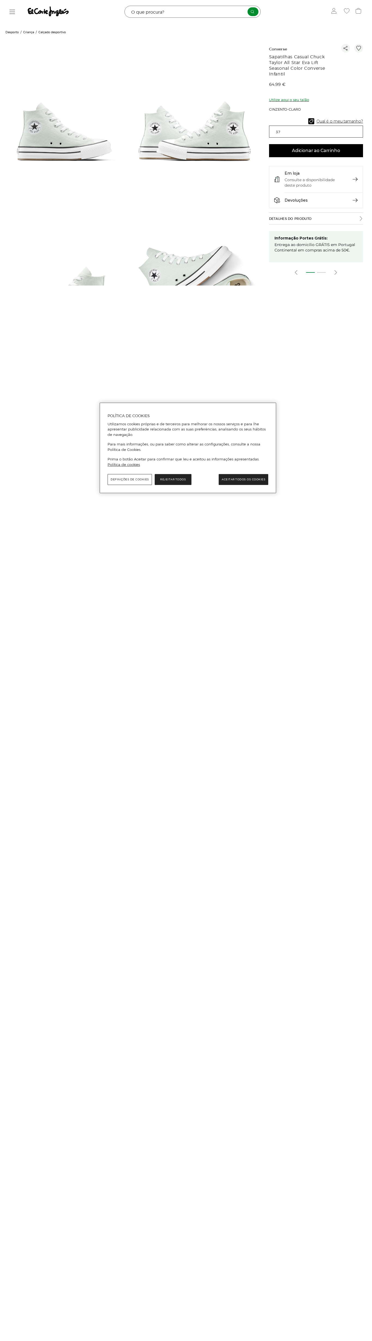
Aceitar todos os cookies (243, 479)
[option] (65, 122)
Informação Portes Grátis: (301, 238)
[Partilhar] (345, 48)
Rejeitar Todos (173, 479)
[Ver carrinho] (359, 12)
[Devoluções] (355, 200)
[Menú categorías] (12, 12)
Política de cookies (124, 464)
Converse (278, 49)
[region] (187, 447)
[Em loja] (355, 179)
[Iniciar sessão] (335, 11)
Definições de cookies (130, 479)
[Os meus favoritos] (347, 12)
